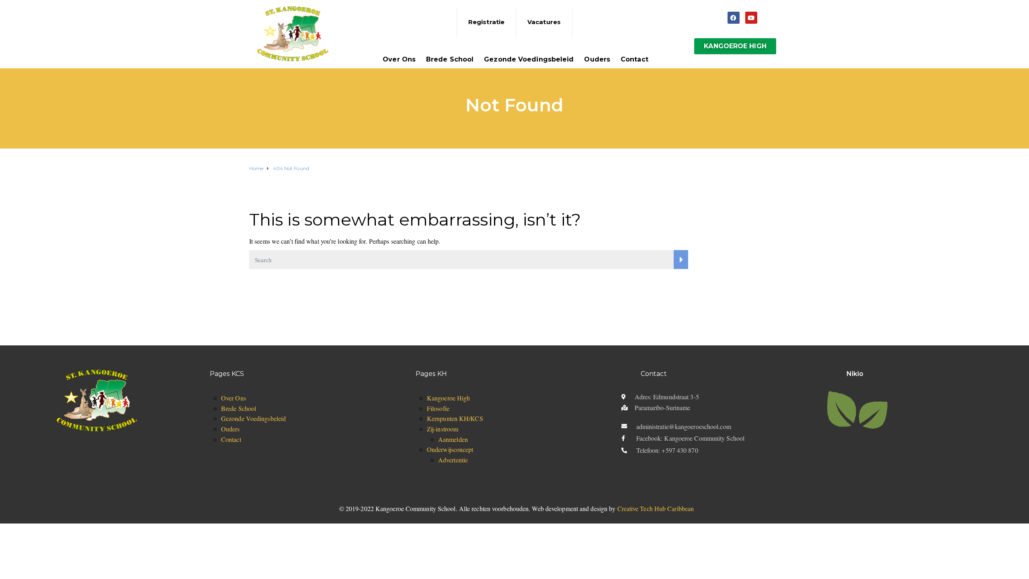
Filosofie (438, 408)
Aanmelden (453, 439)
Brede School (450, 59)
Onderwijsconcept (450, 449)
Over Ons (399, 59)
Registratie (486, 22)
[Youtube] (751, 18)
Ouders (597, 59)
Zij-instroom (442, 429)
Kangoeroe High (448, 398)
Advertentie (453, 460)
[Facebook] (734, 18)
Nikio (855, 374)
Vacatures (544, 22)
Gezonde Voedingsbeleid (529, 59)
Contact (634, 59)
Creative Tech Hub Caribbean (655, 508)
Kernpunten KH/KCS (455, 418)
